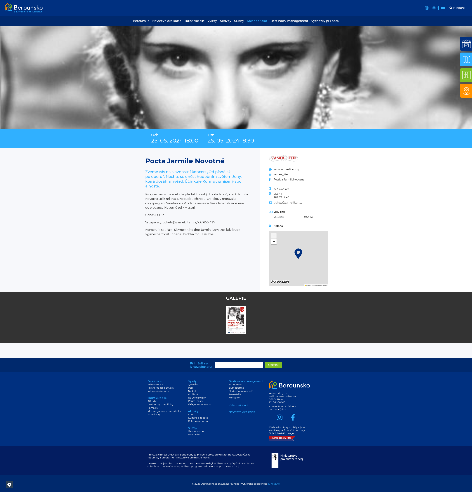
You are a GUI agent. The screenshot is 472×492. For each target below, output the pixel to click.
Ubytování (194, 434)
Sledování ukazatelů (241, 391)
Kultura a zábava (198, 417)
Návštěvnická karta (166, 21)
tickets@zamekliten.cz (288, 202)
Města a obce (155, 384)
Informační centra (158, 391)
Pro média (235, 394)
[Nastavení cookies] (9, 484)
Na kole (192, 391)
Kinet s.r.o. (274, 483)
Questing (193, 384)
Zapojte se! (235, 384)
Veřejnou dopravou (199, 404)
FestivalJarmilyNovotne (289, 179)
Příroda (152, 401)
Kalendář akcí (257, 21)
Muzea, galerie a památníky (164, 411)
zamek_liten (281, 174)
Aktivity (225, 21)
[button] (298, 253)
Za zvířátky (154, 414)
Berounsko (141, 21)
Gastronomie (196, 431)
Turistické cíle (194, 21)
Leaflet (308, 285)
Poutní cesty (195, 400)
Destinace (155, 381)
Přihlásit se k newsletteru (201, 365)
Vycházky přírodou (325, 21)
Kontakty (234, 397)
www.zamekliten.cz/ (286, 169)
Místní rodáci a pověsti (161, 387)
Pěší (190, 387)
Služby (239, 21)
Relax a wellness (198, 421)
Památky (153, 407)
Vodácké (193, 394)
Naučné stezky (197, 397)
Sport (191, 414)
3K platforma (236, 387)
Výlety (212, 21)
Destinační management (289, 21)
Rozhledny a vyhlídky (160, 404)
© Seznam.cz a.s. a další (319, 285)
